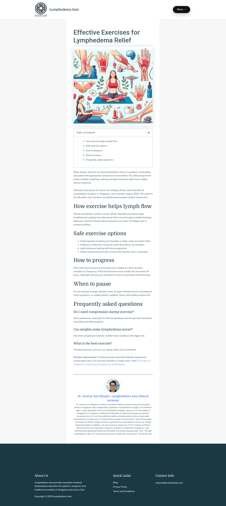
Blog (115, 482)
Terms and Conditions (124, 491)
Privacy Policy (120, 486)
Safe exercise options (96, 145)
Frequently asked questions (99, 159)
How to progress (94, 150)
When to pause (93, 155)
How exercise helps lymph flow (101, 141)
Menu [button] (180, 9)
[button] (184, 9)
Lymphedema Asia (64, 9)
